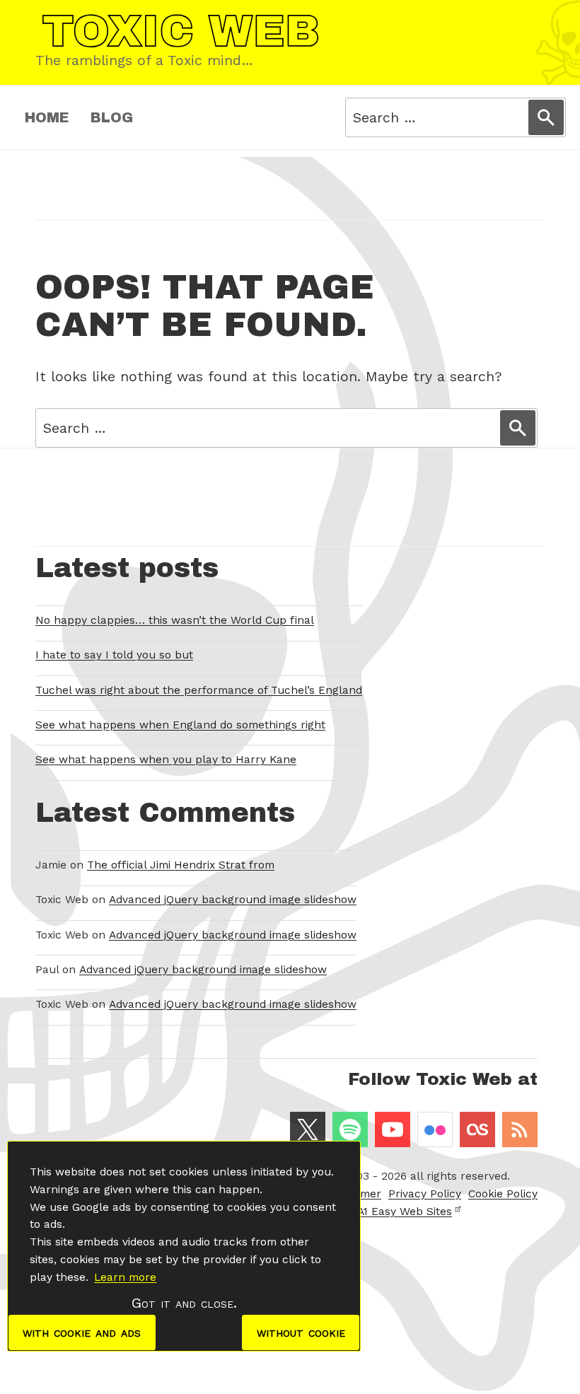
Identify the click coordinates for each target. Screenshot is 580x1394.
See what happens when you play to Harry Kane (165, 759)
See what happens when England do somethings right (180, 725)
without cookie (301, 1332)
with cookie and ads (82, 1332)
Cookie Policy (503, 1193)
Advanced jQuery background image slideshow (232, 899)
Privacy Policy (424, 1193)
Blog (112, 117)
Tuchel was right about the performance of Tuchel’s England (198, 690)
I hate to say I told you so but (114, 655)
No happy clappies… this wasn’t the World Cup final (174, 620)
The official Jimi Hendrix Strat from (180, 865)
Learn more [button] (125, 1277)
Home (47, 117)
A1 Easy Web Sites (404, 1211)
